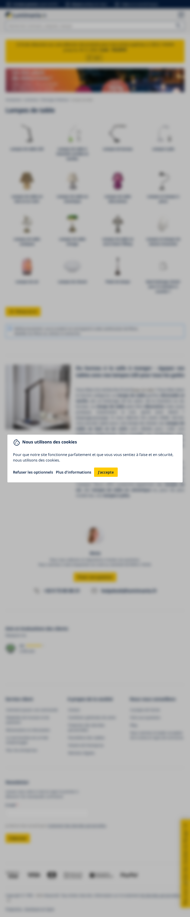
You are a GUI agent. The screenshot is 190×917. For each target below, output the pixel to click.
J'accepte (106, 472)
